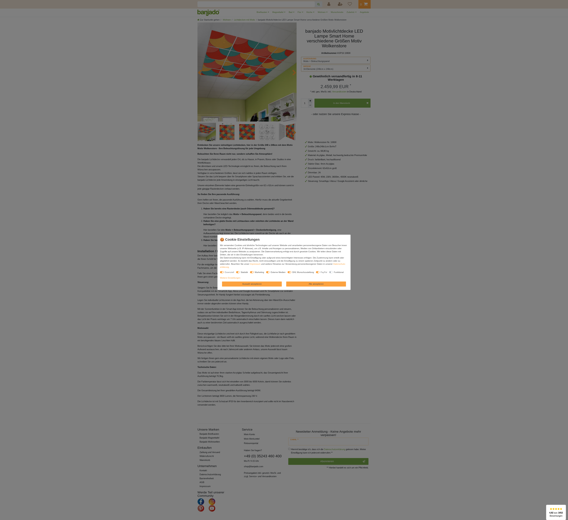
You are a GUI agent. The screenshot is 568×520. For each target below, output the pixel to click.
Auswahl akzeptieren (252, 284)
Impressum (255, 264)
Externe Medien (278, 272)
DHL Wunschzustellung (303, 272)
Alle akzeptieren (316, 284)
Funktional (339, 272)
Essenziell (229, 272)
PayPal (324, 272)
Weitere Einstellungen (230, 278)
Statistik (244, 272)
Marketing (259, 272)
